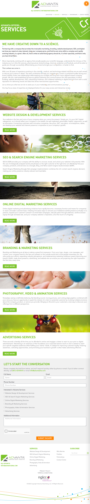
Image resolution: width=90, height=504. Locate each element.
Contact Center (84, 14)
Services (57, 14)
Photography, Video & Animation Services (20, 407)
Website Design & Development (40, 451)
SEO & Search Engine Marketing (40, 454)
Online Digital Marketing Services (17, 400)
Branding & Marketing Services (16, 404)
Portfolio (64, 14)
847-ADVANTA (35, 10)
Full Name (7, 374)
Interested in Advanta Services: (14, 390)
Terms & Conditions (45, 473)
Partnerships (73, 14)
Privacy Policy (45, 471)
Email (48, 374)
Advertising (33, 465)
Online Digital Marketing (37, 457)
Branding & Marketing (36, 460)
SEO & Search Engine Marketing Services (19, 397)
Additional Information (11, 416)
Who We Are (49, 14)
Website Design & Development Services (19, 393)
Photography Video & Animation (40, 463)
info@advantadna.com (49, 10)
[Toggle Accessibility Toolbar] (86, 3)
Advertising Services (12, 411)
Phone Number (9, 382)
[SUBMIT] (88, 453)
